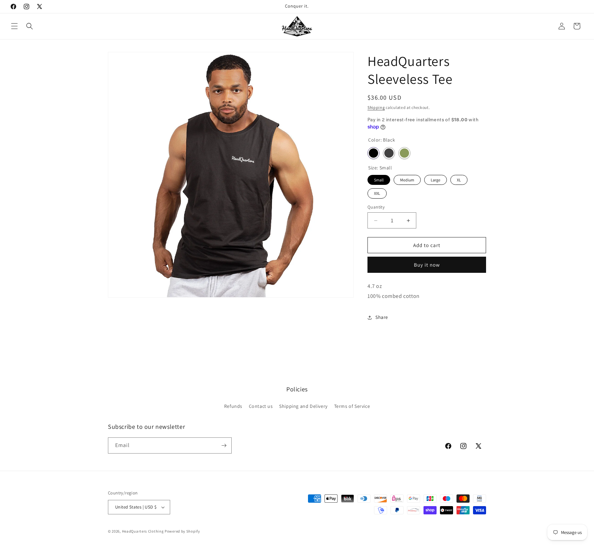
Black (373, 153)
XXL (377, 192)
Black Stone (389, 153)
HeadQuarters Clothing (143, 531)
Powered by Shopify (182, 531)
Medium (407, 178)
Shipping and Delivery (303, 406)
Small (379, 178)
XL (458, 178)
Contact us (261, 406)
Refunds (233, 406)
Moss (404, 153)
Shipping (376, 107)
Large (435, 178)
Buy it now (427, 264)
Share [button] (381, 317)
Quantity (376, 207)
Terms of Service (352, 406)
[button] (14, 26)
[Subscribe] (223, 445)
